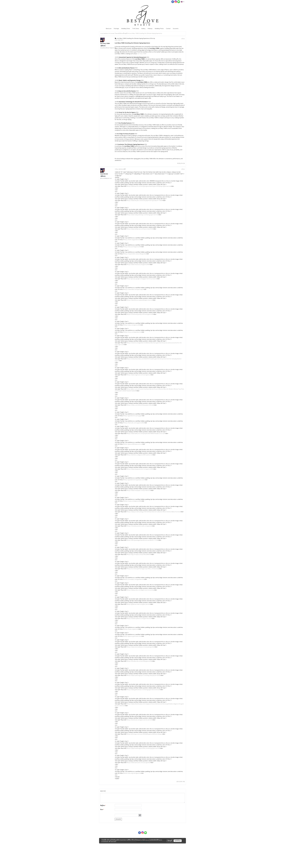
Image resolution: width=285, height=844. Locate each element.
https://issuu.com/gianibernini (132, 332)
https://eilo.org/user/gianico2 (132, 773)
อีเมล (102, 809)
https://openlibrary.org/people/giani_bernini (139, 300)
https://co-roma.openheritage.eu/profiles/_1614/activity (143, 568)
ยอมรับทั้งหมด (177, 840)
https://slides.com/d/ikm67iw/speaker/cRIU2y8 (140, 405)
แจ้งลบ (183, 38)
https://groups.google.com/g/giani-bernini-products (141, 279)
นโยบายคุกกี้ (113, 841)
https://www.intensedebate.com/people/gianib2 (140, 647)
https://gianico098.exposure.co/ (133, 444)
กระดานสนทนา (104, 33)
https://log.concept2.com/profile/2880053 (139, 554)
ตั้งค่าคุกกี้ (170, 840)
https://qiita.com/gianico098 (132, 325)
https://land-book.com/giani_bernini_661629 (139, 720)
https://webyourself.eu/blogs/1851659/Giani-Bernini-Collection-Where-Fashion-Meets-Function (153, 512)
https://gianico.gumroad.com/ (132, 636)
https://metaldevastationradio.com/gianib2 (139, 526)
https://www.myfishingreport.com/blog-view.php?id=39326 (143, 675)
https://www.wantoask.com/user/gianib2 (138, 762)
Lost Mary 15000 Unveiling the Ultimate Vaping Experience (146, 33)
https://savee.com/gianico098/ (132, 501)
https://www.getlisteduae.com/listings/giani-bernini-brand (143, 689)
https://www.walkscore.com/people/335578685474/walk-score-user (146, 433)
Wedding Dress (125, 28)
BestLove (108, 28)
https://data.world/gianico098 (132, 247)
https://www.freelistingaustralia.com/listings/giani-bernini (143, 748)
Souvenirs (175, 28)
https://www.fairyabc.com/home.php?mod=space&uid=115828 (144, 200)
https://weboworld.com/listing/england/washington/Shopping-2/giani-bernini (149, 186)
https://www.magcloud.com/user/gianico (138, 375)
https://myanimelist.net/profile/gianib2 (135, 254)
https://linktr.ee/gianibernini (132, 239)
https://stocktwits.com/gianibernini (134, 579)
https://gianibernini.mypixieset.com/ (134, 480)
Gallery (143, 28)
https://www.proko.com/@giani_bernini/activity (140, 590)
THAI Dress (135, 28)
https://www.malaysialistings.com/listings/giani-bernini (142, 215)
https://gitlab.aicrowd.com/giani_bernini (138, 604)
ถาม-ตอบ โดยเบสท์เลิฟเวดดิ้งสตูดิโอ (119, 33)
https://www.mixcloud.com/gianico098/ (138, 264)
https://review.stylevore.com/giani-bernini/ (139, 618)
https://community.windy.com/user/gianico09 (140, 314)
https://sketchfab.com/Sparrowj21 (133, 289)
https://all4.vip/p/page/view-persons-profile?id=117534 (142, 540)
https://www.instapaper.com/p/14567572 (138, 490)
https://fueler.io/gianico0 (131, 629)
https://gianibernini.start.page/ (133, 416)
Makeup (150, 28)
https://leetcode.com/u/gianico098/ (134, 423)
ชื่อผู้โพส (103, 805)
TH (183, 2)
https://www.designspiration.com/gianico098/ (140, 469)
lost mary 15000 (141, 53)
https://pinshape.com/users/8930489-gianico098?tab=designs (144, 734)
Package (116, 28)
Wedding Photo (159, 28)
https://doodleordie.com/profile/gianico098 (139, 661)
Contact (168, 28)
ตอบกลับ (119, 819)
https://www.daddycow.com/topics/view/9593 (140, 229)
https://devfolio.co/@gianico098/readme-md (139, 455)
